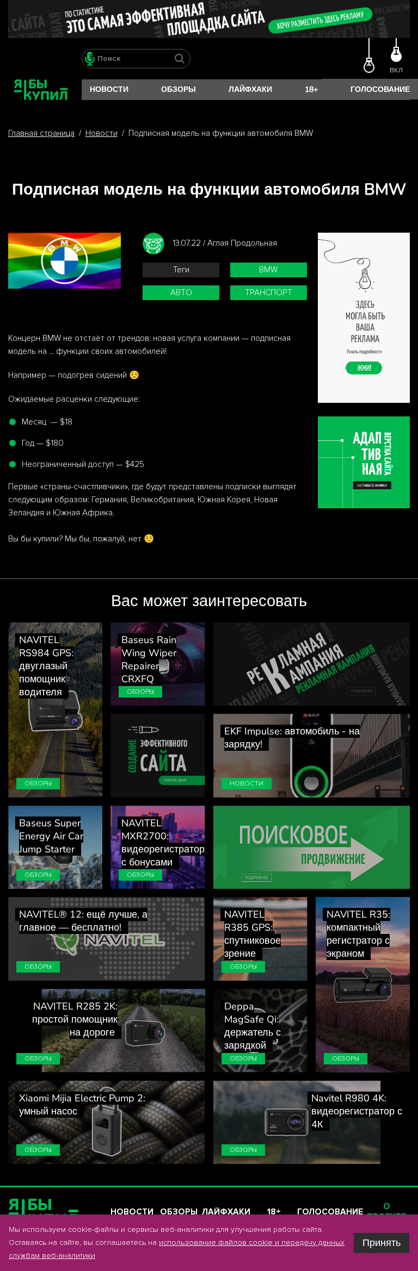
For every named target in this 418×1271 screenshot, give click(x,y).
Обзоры (178, 89)
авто (181, 293)
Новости (109, 89)
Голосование (380, 89)
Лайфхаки (250, 89)
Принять (381, 1242)
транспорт (268, 293)
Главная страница (41, 133)
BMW (268, 270)
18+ (311, 89)
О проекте (386, 1211)
